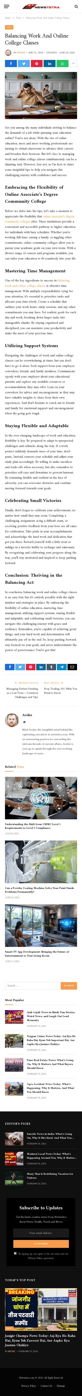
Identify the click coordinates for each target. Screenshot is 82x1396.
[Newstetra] (41, 6)
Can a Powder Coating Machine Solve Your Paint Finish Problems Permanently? (39, 890)
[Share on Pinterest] (37, 63)
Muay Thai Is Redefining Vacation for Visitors (50, 1176)
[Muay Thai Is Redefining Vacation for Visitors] (14, 1178)
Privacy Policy (35, 1258)
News (9, 1328)
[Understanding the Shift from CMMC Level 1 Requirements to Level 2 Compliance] (41, 798)
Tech (9, 27)
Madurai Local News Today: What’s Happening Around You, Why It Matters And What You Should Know (51, 1158)
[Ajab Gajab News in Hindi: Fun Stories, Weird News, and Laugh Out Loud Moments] (14, 1017)
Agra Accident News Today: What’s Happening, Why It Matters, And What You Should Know (50, 1088)
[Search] (76, 6)
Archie (21, 52)
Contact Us (46, 1386)
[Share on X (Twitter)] (24, 63)
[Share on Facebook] (11, 63)
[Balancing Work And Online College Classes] (41, 95)
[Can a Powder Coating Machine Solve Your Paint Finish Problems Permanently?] (41, 861)
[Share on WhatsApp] (62, 63)
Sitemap (61, 1386)
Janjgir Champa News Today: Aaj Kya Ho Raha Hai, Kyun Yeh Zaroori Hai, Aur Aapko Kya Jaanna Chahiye (40, 1340)
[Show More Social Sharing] (73, 63)
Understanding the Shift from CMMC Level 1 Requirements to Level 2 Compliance (33, 826)
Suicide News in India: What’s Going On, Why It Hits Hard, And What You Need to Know (49, 1138)
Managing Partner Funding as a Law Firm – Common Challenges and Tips (22, 693)
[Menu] (6, 6)
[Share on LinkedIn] (50, 63)
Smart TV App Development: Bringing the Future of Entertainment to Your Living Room (37, 953)
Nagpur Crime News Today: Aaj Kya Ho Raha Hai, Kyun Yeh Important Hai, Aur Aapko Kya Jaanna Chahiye (51, 1040)
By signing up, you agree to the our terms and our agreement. (43, 1256)
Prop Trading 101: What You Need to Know (60, 691)
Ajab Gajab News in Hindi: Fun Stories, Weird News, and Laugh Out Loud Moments (51, 1016)
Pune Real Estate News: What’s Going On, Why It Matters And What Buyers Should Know (50, 1064)
